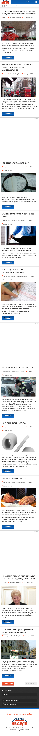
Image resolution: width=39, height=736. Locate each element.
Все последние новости (11, 700)
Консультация (6, 166)
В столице (5, 636)
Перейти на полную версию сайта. (19, 714)
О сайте (5, 694)
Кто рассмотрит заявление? (15, 163)
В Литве (5, 17)
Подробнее (8, 57)
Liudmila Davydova (15, 17)
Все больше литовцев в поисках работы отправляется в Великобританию (17, 67)
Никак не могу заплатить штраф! (17, 367)
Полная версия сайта (12, 6)
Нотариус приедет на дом (14, 478)
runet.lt (30, 167)
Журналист (13, 166)
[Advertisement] (19, 139)
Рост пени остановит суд (14, 423)
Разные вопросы (21, 166)
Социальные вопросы (22, 276)
